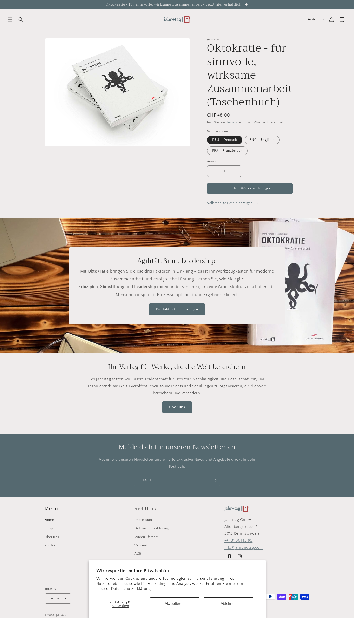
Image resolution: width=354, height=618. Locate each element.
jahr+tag (61, 615)
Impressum (143, 520)
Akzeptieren (174, 603)
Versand (232, 122)
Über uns (177, 407)
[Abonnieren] (215, 480)
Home (49, 520)
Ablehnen (228, 603)
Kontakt (51, 545)
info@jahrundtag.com (243, 547)
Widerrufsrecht (146, 537)
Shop (49, 529)
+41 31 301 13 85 (238, 541)
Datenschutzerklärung (151, 529)
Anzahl (211, 161)
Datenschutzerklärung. (131, 588)
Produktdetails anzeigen (177, 309)
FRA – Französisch (227, 151)
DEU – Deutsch (224, 140)
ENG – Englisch (262, 140)
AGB (137, 554)
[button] (10, 19)
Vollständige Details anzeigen (230, 203)
